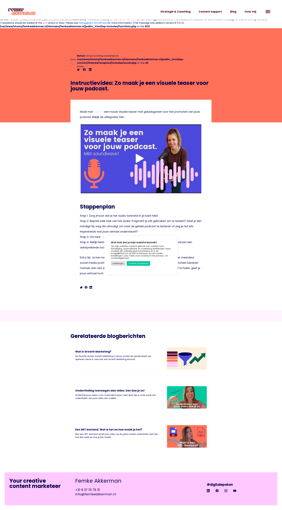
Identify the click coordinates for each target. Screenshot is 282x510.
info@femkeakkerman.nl (95, 494)
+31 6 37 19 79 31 (87, 490)
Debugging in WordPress (93, 23)
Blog (233, 11)
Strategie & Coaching (175, 11)
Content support (210, 11)
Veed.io (98, 112)
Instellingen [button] (118, 263)
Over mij (250, 11)
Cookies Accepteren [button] (138, 263)
